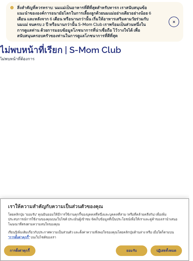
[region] (94, 229)
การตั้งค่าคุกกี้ (19, 250)
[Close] (174, 22)
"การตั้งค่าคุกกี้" (19, 237)
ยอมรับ (131, 250)
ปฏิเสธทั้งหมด (166, 250)
